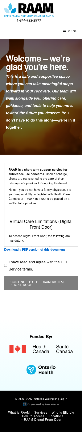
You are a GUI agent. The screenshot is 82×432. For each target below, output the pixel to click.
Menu (72, 30)
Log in (63, 399)
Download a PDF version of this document (34, 249)
